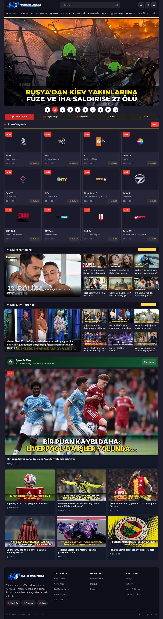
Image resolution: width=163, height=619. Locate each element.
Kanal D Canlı (60, 594)
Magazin (94, 13)
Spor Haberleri (97, 578)
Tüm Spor (148, 362)
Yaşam (132, 13)
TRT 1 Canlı (59, 599)
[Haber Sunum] (23, 5)
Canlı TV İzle (21, 116)
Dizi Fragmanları (61, 589)
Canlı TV (28, 13)
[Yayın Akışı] (147, 5)
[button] (9, 65)
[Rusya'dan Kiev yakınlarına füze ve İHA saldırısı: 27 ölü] (81, 62)
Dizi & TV (94, 583)
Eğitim (144, 13)
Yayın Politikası (133, 589)
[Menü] (154, 5)
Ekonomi (80, 13)
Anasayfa (14, 13)
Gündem (43, 13)
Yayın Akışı (52, 116)
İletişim (129, 583)
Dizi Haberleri (148, 304)
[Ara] (117, 5)
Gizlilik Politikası (133, 594)
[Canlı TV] (141, 5)
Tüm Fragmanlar (147, 249)
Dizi (106, 13)
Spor (55, 13)
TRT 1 (145, 116)
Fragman (118, 13)
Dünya (66, 13)
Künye (129, 578)
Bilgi (155, 13)
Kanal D (114, 116)
